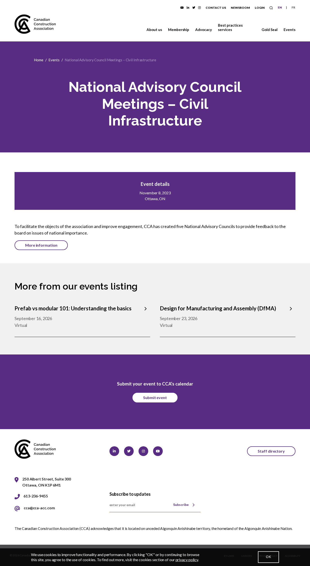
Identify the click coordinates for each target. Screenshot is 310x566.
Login (260, 7)
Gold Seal (270, 29)
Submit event (155, 397)
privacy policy (187, 559)
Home (38, 60)
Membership (178, 29)
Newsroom (240, 7)
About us (154, 29)
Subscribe (181, 505)
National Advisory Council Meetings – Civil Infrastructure (110, 60)
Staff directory (271, 451)
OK (268, 557)
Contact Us (216, 7)
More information (41, 245)
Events (289, 29)
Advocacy (203, 29)
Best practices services (230, 27)
